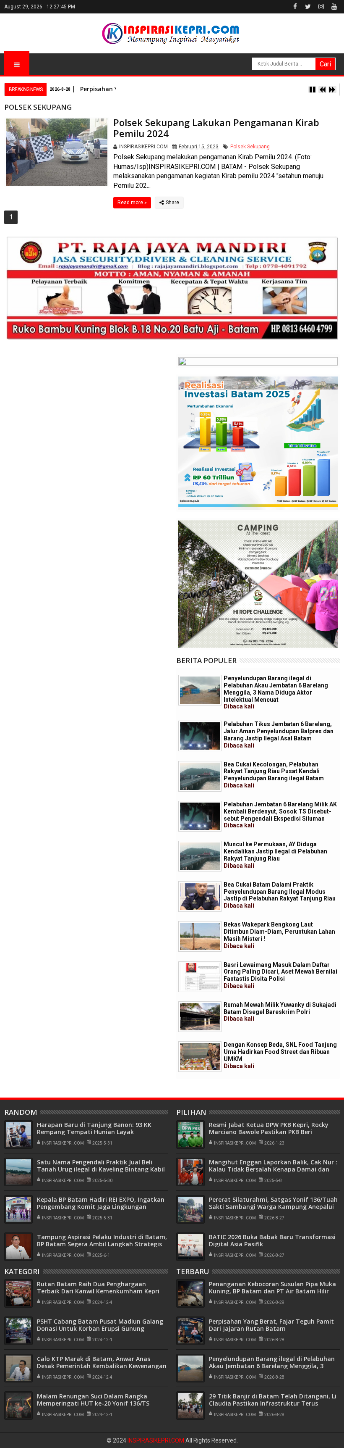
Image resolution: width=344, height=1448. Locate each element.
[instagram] (321, 6)
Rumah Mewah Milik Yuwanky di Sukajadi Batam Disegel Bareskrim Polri (280, 1011)
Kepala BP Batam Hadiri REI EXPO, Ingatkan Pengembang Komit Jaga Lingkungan (100, 1203)
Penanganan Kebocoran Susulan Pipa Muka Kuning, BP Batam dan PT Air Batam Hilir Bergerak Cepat (272, 1291)
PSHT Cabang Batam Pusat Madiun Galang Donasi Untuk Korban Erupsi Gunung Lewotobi (100, 1328)
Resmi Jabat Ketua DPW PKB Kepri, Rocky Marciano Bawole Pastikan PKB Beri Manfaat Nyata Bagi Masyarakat (268, 1132)
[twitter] (308, 6)
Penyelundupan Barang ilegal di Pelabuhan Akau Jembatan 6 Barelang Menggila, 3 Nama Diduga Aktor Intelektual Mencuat (276, 692)
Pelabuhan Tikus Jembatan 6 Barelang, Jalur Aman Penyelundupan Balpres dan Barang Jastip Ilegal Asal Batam (279, 734)
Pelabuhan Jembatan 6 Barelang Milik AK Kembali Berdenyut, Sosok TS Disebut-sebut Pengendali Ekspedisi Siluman (280, 815)
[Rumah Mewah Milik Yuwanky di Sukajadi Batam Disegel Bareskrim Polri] (200, 1016)
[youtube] (334, 6)
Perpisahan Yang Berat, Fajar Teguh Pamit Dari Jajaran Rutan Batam (271, 1324)
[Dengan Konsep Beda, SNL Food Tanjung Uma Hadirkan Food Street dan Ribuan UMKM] (200, 1056)
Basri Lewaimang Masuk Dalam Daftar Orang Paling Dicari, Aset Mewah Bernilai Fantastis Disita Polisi (280, 975)
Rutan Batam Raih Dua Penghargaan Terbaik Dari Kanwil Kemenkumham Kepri (98, 1287)
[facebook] (295, 6)
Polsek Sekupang (250, 147)
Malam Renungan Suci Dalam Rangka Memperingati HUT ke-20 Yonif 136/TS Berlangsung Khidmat (93, 1403)
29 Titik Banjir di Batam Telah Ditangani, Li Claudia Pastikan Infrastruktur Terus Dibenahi (272, 1403)
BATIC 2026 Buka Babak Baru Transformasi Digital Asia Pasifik (272, 1240)
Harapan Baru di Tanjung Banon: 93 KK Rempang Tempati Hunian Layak (94, 1128)
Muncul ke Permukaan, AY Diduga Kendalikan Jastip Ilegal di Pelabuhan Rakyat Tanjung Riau (275, 855)
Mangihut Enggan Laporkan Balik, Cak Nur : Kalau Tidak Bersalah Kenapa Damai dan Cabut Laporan (273, 1169)
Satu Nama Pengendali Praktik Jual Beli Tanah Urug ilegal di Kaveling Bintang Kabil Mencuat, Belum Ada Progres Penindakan (101, 1169)
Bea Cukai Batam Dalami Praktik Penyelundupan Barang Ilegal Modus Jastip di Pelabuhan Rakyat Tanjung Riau (280, 895)
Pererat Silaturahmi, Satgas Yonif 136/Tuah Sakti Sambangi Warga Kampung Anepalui (273, 1203)
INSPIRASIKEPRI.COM (156, 1440)
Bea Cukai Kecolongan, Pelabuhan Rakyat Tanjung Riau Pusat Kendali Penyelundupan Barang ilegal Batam (274, 775)
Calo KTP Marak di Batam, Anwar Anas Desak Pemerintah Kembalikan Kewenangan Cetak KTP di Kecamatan (102, 1366)
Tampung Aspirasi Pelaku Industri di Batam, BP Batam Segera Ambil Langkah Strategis (102, 1240)
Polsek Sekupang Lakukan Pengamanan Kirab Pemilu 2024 (216, 128)
